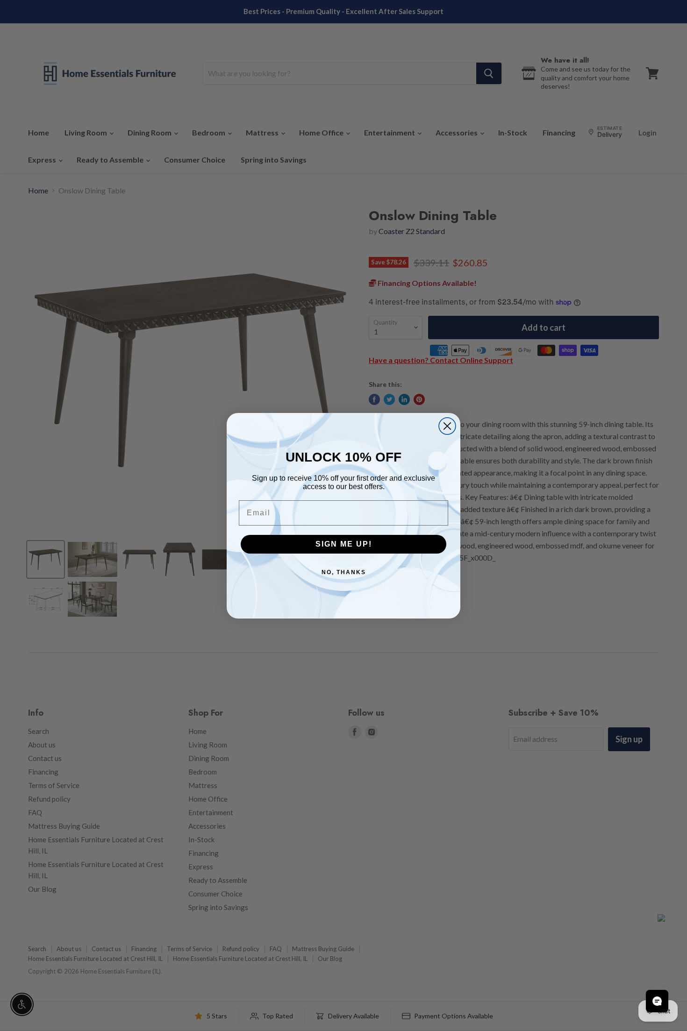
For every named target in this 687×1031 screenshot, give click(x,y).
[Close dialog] (447, 426)
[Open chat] (657, 1001)
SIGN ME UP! (343, 544)
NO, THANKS (344, 572)
